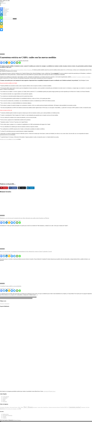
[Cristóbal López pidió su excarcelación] (46, 272)
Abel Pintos (9, 408)
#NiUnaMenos (7, 407)
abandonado (83, 407)
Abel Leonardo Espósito (13, 407)
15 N (68, 407)
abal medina (35, 407)
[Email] (17, 63)
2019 (65, 407)
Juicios (4, 399)
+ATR (18, 408)
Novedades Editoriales (7, 415)
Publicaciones (6, 11)
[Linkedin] (6, 63)
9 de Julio (62, 407)
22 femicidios (2, 407)
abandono (2, 408)
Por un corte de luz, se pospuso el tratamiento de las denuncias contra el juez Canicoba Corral (26, 251)
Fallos (4, 400)
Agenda (4, 13)
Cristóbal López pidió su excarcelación (10, 286)
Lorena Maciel (6, 9)
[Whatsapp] (20, 63)
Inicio (4, 7)
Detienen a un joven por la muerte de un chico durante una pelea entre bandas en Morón (24, 218)
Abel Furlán (87, 407)
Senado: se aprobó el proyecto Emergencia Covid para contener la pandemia (16, 298)
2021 (12, 408)
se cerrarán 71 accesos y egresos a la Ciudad (80, 76)
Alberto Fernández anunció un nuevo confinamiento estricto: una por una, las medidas (18, 297)
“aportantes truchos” (75, 407)
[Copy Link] (9, 63)
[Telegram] (14, 63)
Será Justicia (14, 60)
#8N (6, 408)
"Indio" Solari (20, 407)
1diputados (15, 408)
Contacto (5, 15)
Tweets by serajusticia (4, 303)
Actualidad (5, 10)
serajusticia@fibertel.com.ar (49, 391)
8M (20, 408)
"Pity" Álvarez (28, 407)
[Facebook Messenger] (12, 63)
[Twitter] (4, 63)
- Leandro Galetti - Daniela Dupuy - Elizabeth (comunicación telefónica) (48, 407)
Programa (5, 12)
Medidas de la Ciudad (4, 139)
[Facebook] (1, 63)
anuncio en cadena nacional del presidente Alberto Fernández (18, 69)
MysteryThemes (17, 420)
